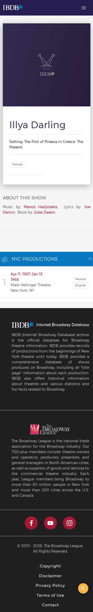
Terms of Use (50, 595)
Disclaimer (50, 575)
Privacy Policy (50, 585)
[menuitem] (83, 8)
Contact (50, 604)
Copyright (50, 565)
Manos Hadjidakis (40, 207)
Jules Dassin (44, 212)
